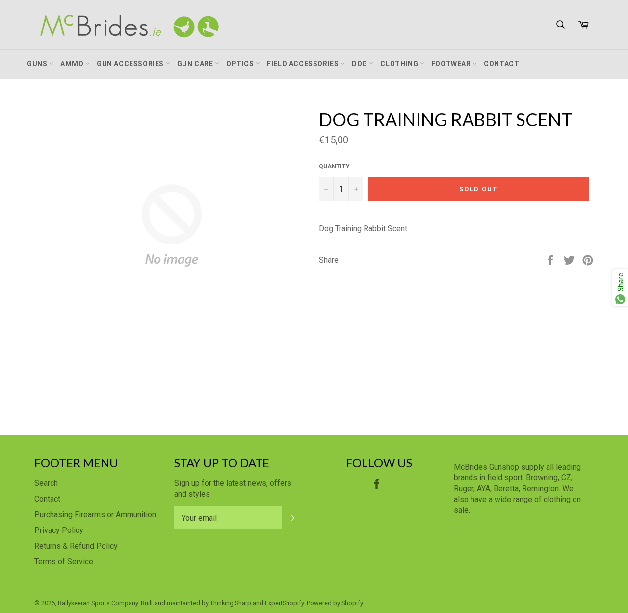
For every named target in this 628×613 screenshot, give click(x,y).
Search (46, 483)
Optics (241, 64)
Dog (360, 64)
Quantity (334, 166)
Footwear (451, 64)
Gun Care (196, 64)
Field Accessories (303, 64)
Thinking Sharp (230, 603)
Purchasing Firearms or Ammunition (95, 514)
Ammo (72, 64)
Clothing (399, 64)
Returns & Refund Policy (76, 546)
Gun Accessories (131, 64)
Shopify (352, 603)
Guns (38, 64)
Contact (501, 64)
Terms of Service (63, 561)
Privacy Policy (58, 530)
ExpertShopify (284, 603)
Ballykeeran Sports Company (98, 603)
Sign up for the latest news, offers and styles (232, 488)
